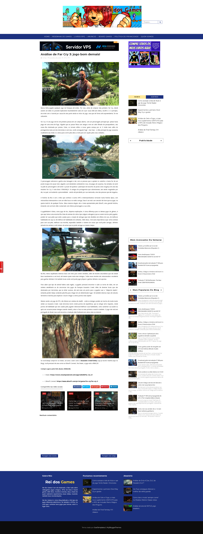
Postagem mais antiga (109, 456)
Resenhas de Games (62, 37)
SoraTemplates (99, 527)
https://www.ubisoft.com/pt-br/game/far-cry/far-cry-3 (77, 381)
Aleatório (154, 97)
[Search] (160, 22)
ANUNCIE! (92, 37)
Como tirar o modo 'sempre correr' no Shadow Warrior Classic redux (79, 403)
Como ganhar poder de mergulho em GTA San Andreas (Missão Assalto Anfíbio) (149, 349)
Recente (137, 97)
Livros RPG (79, 37)
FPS (69, 58)
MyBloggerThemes (114, 527)
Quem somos (147, 37)
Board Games (105, 37)
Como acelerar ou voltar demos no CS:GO (150, 372)
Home (47, 37)
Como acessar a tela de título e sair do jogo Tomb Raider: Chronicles (149, 103)
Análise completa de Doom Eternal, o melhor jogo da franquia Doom (105, 403)
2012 (65, 58)
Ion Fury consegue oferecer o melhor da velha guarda (52, 404)
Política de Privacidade (127, 37)
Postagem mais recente (49, 456)
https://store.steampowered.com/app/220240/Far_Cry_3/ (71, 375)
